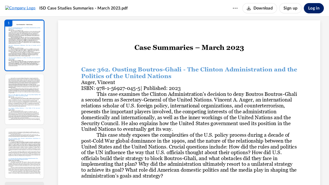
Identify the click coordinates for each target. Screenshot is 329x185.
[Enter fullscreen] (236, 172)
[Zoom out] (190, 172)
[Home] (20, 8)
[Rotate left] (217, 172)
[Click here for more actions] (235, 8)
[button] (24, 45)
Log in (313, 8)
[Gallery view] (227, 172)
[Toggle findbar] (151, 172)
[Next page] (179, 172)
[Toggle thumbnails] (142, 172)
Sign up (290, 8)
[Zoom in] (207, 172)
